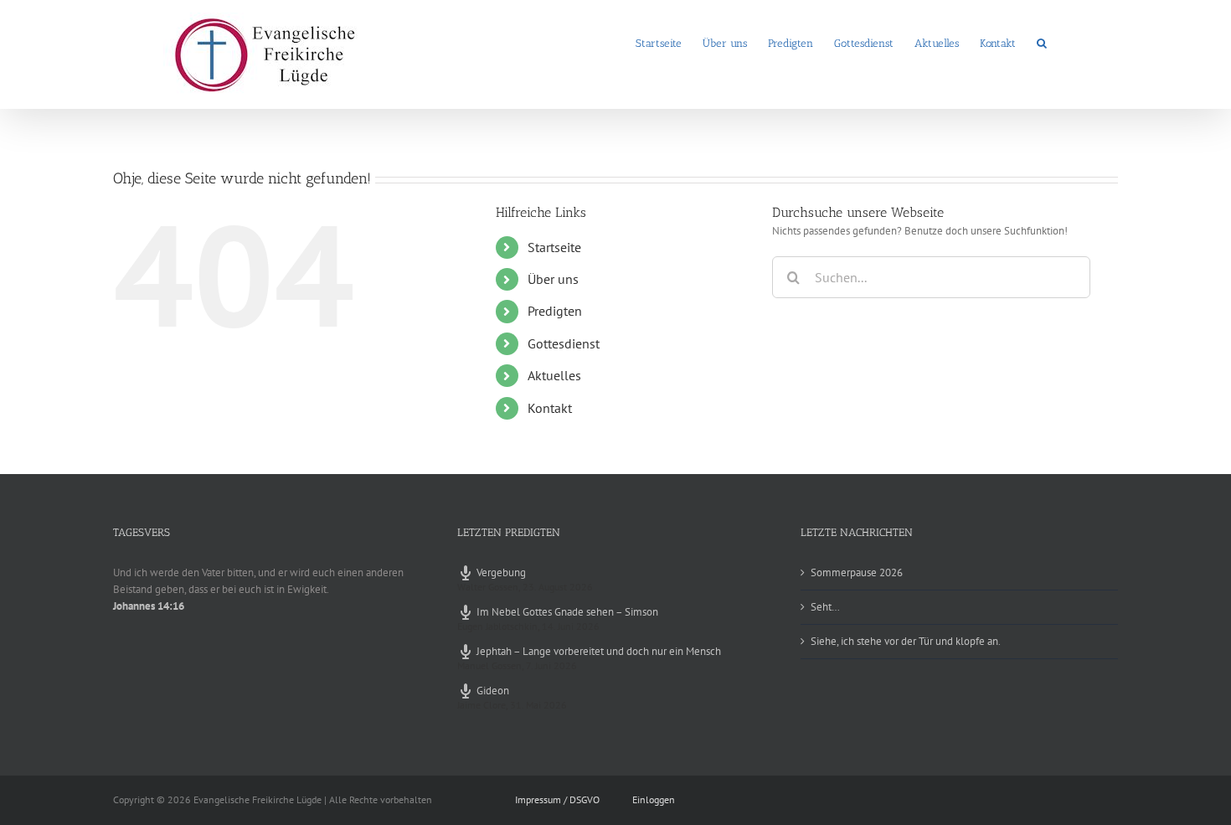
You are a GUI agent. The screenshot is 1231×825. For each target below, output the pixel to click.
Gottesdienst (564, 343)
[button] (1042, 42)
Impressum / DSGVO (557, 799)
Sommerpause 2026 (857, 572)
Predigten (555, 310)
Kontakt (550, 408)
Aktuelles (554, 375)
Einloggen (653, 799)
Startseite (554, 247)
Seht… (825, 607)
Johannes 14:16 (148, 606)
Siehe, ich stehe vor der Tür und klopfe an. (906, 641)
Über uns (553, 279)
